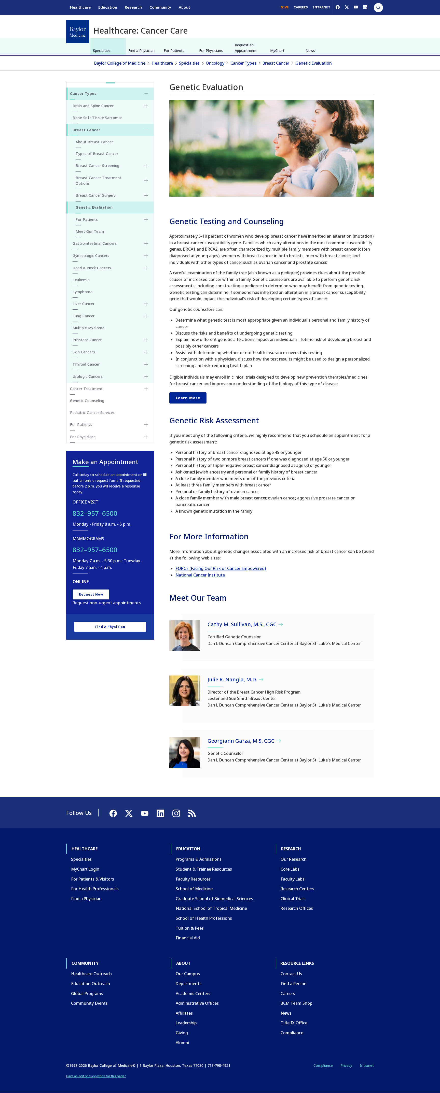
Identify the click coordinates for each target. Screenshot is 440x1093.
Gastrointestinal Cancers (95, 243)
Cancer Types (243, 63)
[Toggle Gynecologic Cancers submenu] (146, 256)
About (184, 7)
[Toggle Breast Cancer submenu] (146, 130)
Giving (182, 1033)
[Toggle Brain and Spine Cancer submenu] (146, 106)
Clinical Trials (293, 898)
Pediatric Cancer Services (92, 412)
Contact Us (291, 973)
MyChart (277, 50)
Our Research (294, 859)
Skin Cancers (84, 352)
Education (107, 7)
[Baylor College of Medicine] (77, 31)
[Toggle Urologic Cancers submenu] (146, 376)
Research (133, 7)
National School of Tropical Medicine (211, 908)
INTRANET (321, 7)
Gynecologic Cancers (91, 255)
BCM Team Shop (296, 1003)
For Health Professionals (95, 888)
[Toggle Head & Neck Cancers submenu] (146, 268)
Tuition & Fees (190, 928)
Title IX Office (294, 1023)
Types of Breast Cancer (97, 153)
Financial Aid (188, 938)
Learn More (188, 397)
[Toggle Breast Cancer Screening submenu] (146, 166)
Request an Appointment (246, 47)
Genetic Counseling (87, 400)
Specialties (102, 50)
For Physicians (211, 50)
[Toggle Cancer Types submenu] (146, 94)
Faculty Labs (293, 879)
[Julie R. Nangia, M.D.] (184, 690)
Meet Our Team (90, 231)
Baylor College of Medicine (119, 63)
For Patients (174, 50)
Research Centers (297, 888)
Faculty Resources (193, 879)
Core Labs (290, 869)
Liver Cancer (83, 303)
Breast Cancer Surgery (96, 195)
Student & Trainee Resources (204, 869)
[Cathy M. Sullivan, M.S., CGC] (184, 635)
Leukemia (81, 279)
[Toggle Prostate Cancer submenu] (146, 340)
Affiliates (184, 1013)
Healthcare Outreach (91, 973)
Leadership (186, 1023)
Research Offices (297, 908)
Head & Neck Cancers (92, 267)
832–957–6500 (95, 513)
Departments (188, 983)
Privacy (346, 1065)
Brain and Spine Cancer (93, 105)
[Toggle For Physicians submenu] (146, 437)
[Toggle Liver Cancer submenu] (146, 304)
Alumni (182, 1042)
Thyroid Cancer (86, 364)
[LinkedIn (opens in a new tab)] (365, 7)
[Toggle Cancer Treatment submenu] (146, 389)
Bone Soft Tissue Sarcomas (98, 117)
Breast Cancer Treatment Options (98, 180)
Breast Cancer (276, 63)
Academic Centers (193, 993)
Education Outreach (90, 983)
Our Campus (188, 973)
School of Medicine (194, 888)
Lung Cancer (84, 315)
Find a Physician (141, 50)
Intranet (367, 1065)
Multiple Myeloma (88, 327)
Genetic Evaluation (313, 63)
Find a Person (294, 983)
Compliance (292, 1033)
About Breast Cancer (94, 141)
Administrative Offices (197, 1003)
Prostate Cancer (87, 339)
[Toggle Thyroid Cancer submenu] (146, 364)
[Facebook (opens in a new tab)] (338, 7)
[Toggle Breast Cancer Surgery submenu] (146, 195)
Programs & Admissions (199, 859)
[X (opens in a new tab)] (347, 7)
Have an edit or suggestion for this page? (96, 1076)
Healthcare (80, 7)
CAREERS (301, 7)
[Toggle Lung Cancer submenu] (146, 316)
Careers (288, 993)
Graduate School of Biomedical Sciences (214, 898)
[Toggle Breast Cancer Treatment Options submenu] (146, 181)
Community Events (89, 1003)
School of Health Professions (204, 918)
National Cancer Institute (200, 575)
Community (160, 7)
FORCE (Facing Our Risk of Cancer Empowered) (220, 568)
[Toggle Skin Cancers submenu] (146, 352)
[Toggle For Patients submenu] (146, 219)
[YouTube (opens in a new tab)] (356, 7)
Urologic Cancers (88, 376)
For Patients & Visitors (92, 879)
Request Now (91, 594)
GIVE (284, 7)
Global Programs (87, 993)
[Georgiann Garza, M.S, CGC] (184, 752)
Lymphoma (82, 291)
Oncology (215, 63)
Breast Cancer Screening (97, 165)
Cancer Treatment (86, 388)
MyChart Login (85, 869)
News (310, 50)
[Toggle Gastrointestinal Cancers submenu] (146, 243)
